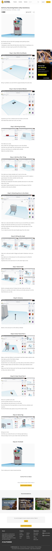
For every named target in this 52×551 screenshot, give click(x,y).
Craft (20, 538)
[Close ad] (51, 51)
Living (27, 534)
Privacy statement (30, 547)
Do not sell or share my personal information (20, 548)
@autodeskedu (47, 535)
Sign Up (48, 2)
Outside (27, 536)
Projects (15, 2)
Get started (36, 534)
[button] (34, 12)
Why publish (36, 533)
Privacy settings (38, 547)
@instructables (47, 533)
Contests (20, 2)
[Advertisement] (44, 65)
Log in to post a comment (26, 525)
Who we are (36, 539)
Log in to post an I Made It (26, 485)
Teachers (25, 2)
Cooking (28, 533)
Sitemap (35, 538)
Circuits (21, 533)
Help (34, 536)
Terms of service (23, 547)
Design (21, 536)
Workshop (9, 9)
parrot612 (4, 9)
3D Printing (14, 9)
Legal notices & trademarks (35, 548)
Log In (43, 2)
